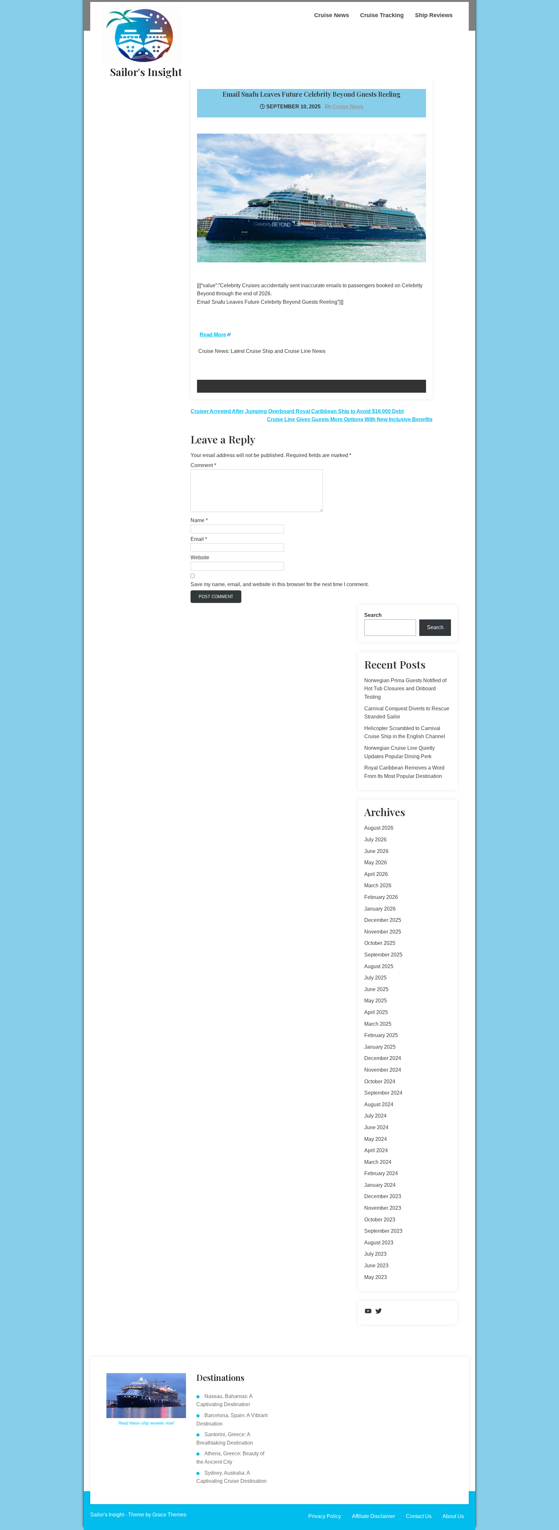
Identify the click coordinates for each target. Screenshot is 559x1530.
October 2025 (379, 943)
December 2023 (382, 1196)
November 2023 (382, 1208)
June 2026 (376, 851)
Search (373, 615)
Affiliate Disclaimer (373, 1516)
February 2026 (381, 897)
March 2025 (377, 1024)
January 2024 (380, 1185)
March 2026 (377, 885)
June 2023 (376, 1265)
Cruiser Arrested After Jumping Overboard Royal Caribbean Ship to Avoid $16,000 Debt (297, 411)
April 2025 (376, 1012)
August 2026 (378, 828)
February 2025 (381, 1035)
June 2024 (376, 1127)
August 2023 (378, 1242)
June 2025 (376, 989)
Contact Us (419, 1516)
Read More (213, 334)
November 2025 (382, 931)
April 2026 (376, 874)
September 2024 (383, 1093)
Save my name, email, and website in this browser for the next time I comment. (280, 584)
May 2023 (375, 1277)
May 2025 (375, 1000)
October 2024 (379, 1081)
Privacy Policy (324, 1516)
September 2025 (383, 954)
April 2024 (376, 1150)
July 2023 (375, 1254)
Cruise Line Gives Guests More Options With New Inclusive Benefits (350, 419)
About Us (453, 1516)
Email (199, 539)
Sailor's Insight (146, 72)
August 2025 (378, 966)
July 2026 (375, 839)
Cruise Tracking (382, 15)
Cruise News (331, 15)
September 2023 (383, 1231)
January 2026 (380, 909)
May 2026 (375, 862)
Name (199, 520)
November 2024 (382, 1070)
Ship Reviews (434, 15)
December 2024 (382, 1058)
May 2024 (375, 1139)
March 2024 (377, 1162)
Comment (203, 465)
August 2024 (378, 1104)
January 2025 (380, 1047)
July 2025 (375, 977)
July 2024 (375, 1116)
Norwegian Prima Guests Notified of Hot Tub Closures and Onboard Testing (405, 689)
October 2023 (379, 1219)
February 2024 (381, 1173)
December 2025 (382, 920)
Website (200, 557)
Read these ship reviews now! (146, 1423)
